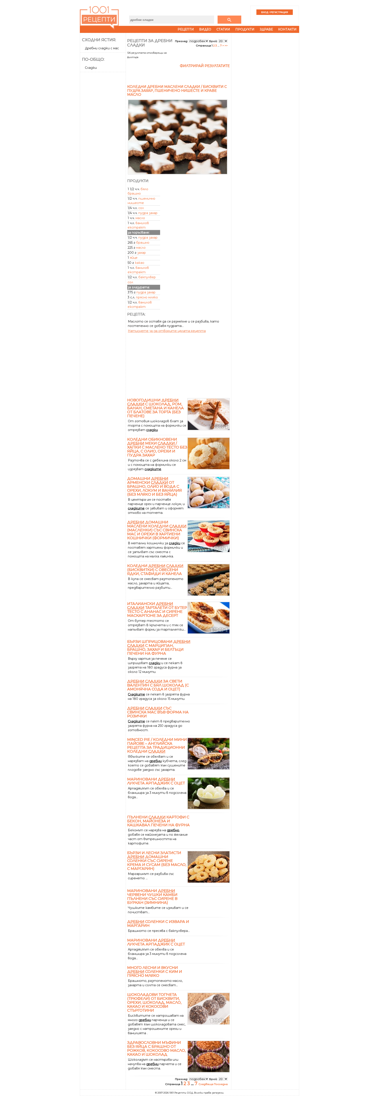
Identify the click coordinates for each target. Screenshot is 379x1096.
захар (141, 253)
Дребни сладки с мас (102, 48)
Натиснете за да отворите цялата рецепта (167, 331)
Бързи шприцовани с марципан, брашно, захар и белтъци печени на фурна (158, 647)
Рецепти (186, 29)
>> (226, 45)
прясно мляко (147, 297)
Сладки (91, 68)
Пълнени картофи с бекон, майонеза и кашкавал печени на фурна (158, 821)
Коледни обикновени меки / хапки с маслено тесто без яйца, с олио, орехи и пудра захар (157, 447)
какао (139, 263)
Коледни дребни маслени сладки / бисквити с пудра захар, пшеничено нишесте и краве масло (177, 91)
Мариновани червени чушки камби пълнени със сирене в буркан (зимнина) (152, 897)
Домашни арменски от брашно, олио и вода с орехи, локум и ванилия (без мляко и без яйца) (154, 486)
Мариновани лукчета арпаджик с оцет (156, 781)
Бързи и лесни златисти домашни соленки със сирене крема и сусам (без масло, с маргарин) (156, 861)
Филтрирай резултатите (205, 66)
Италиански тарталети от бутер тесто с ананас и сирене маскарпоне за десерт (157, 609)
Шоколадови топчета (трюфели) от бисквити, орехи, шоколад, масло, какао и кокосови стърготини (154, 1002)
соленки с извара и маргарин (158, 923)
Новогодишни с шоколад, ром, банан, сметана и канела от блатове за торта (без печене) (155, 408)
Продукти (244, 29)
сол (141, 208)
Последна (221, 1084)
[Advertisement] (103, 139)
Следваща (206, 1084)
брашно (142, 243)
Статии (223, 29)
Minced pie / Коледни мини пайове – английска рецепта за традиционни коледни (157, 745)
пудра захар (147, 213)
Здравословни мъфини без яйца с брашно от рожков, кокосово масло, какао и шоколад (156, 1048)
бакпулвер (147, 277)
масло (140, 218)
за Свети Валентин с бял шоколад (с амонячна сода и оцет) (158, 685)
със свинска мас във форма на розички (158, 712)
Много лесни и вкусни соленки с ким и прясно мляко (154, 971)
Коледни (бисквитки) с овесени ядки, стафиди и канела (155, 570)
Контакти (287, 29)
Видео (205, 29)
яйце (134, 258)
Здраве (266, 29)
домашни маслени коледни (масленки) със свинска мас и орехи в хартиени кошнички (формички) (156, 530)
